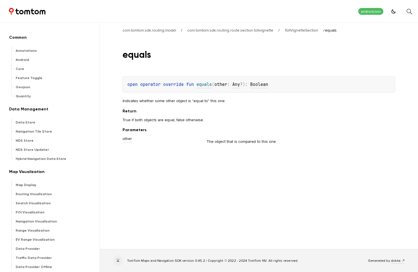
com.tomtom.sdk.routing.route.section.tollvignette (230, 30)
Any (236, 84)
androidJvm (371, 11)
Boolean (259, 84)
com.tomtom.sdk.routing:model (149, 30)
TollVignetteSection (301, 30)
